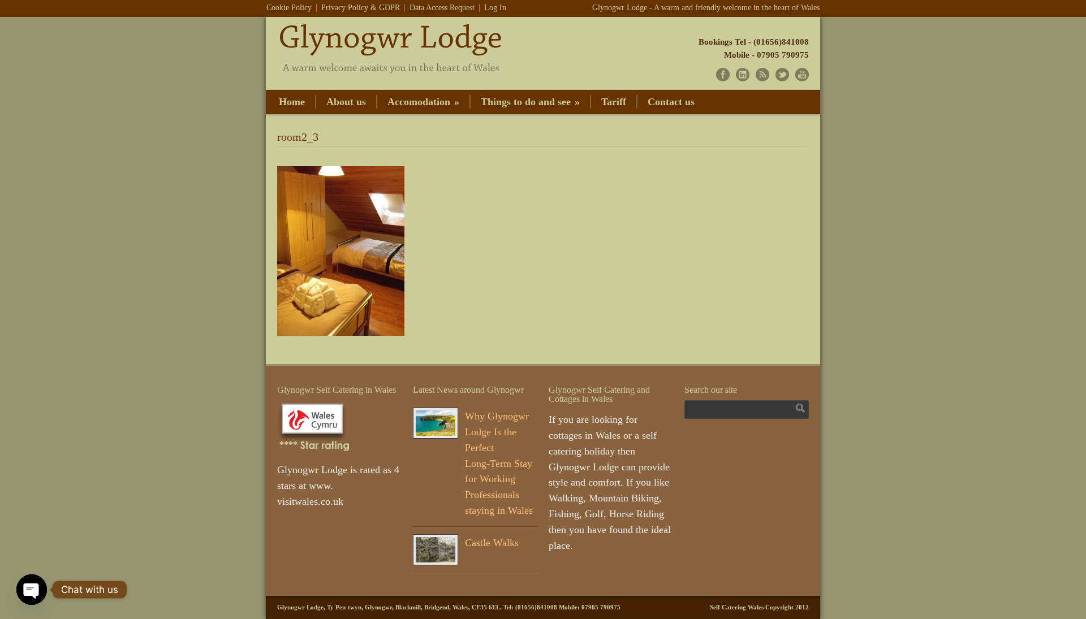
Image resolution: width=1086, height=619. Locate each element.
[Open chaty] (31, 589)
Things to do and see (530, 101)
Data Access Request (442, 8)
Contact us (671, 101)
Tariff (613, 101)
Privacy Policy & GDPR (360, 8)
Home (292, 101)
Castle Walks (492, 542)
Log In (495, 8)
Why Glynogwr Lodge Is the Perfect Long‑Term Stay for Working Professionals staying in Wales (499, 463)
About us (346, 101)
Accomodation (423, 101)
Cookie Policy (289, 8)
